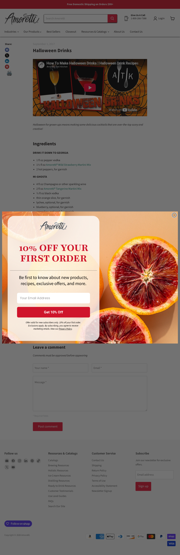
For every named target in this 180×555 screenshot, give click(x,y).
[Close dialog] (174, 215)
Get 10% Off (53, 312)
